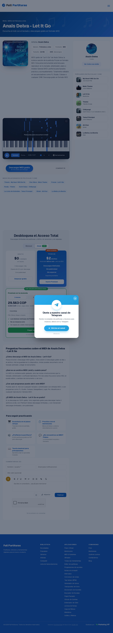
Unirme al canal (58, 328)
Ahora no (56, 334)
